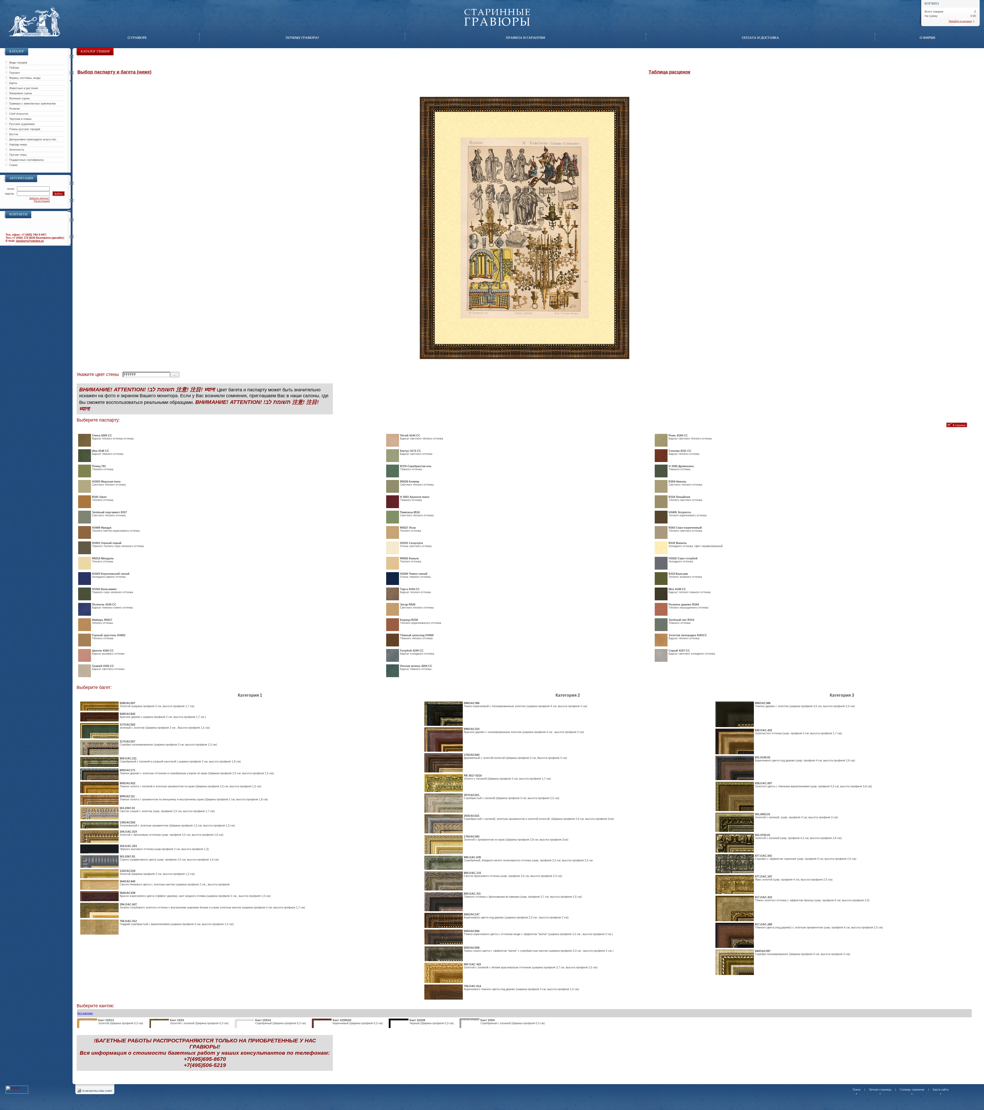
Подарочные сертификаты (26, 159)
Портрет (14, 72)
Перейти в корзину (960, 21)
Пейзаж (14, 67)
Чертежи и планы (20, 118)
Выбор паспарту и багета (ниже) (114, 72)
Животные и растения (23, 88)
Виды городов (18, 62)
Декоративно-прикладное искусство (32, 139)
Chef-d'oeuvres (18, 113)
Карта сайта (940, 1089)
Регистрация (42, 201)
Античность (16, 149)
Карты (13, 83)
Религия (14, 108)
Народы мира (18, 144)
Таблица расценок (669, 72)
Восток (13, 134)
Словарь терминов (912, 1089)
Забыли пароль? (39, 198)
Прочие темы (18, 154)
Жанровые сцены (20, 93)
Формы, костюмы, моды (24, 77)
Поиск (856, 1089)
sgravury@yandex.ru (30, 240)
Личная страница (880, 1089)
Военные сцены (19, 98)
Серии (13, 164)
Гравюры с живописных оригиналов (32, 103)
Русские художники (22, 123)
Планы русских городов (24, 129)
